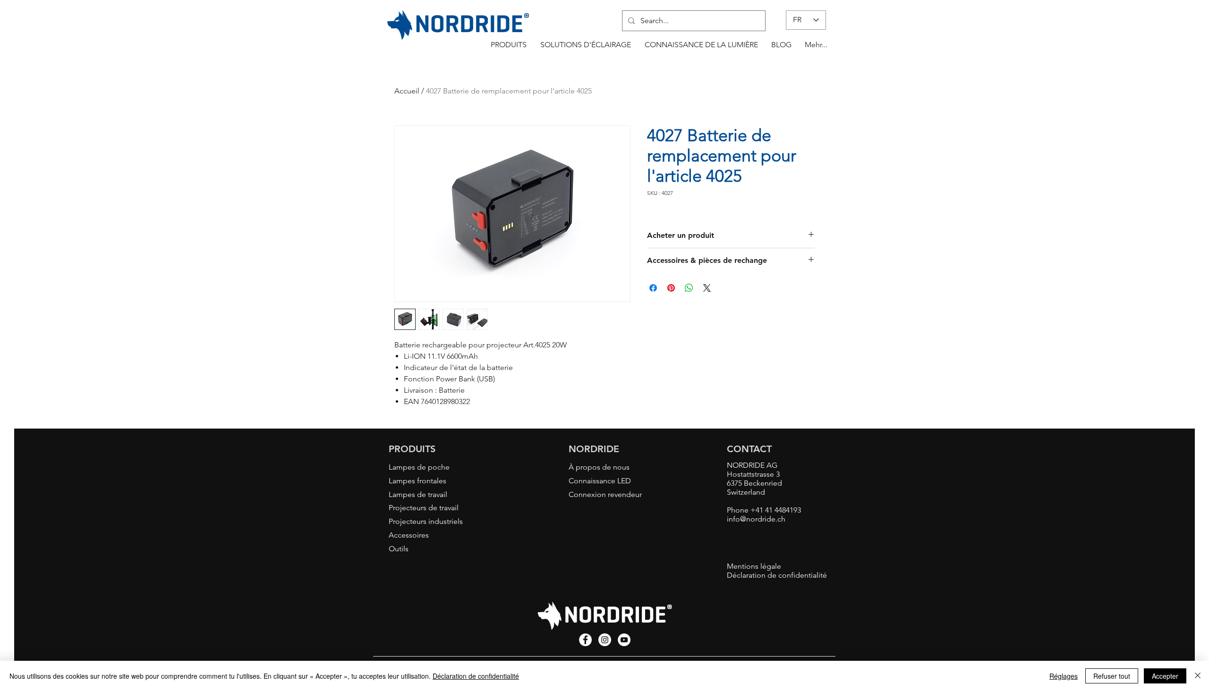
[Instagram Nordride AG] (604, 639)
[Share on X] (707, 288)
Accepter (1165, 676)
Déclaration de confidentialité (476, 676)
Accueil (406, 90)
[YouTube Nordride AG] (624, 639)
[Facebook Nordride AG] (585, 639)
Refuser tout (1111, 676)
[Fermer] (1197, 675)
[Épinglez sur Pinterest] (671, 288)
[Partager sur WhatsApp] (689, 288)
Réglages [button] (1063, 676)
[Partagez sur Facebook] (653, 288)
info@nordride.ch (756, 518)
